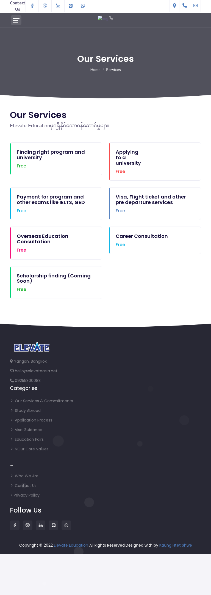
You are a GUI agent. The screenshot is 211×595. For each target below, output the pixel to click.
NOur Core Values (31, 449)
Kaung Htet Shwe (175, 545)
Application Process (33, 420)
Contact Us (25, 485)
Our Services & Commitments (43, 401)
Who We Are (26, 476)
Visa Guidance (28, 430)
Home (95, 69)
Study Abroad (27, 410)
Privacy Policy (27, 495)
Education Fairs (29, 439)
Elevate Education (71, 545)
